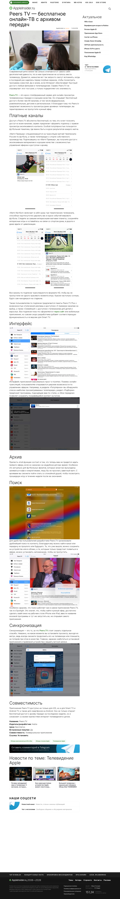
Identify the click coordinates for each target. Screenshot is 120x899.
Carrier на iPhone (91, 37)
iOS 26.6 (89, 2)
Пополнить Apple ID (19, 2)
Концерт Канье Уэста (34, 875)
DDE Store (101, 2)
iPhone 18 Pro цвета (92, 49)
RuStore (54, 2)
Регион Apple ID (90, 29)
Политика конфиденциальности (72, 888)
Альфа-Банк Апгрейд (92, 41)
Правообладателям (69, 894)
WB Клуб (78, 2)
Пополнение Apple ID (92, 52)
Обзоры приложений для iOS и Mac (21, 741)
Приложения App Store (93, 33)
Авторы (78, 880)
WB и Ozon (88, 22)
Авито (44, 2)
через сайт (59, 311)
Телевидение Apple (59, 741)
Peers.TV (13, 95)
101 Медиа (97, 888)
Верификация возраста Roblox (96, 25)
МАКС (35, 2)
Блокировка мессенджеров (60, 875)
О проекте (87, 880)
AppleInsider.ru (60, 28)
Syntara (66, 2)
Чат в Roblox (15, 875)
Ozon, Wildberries (98, 875)
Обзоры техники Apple (43, 741)
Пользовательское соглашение (72, 891)
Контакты (98, 880)
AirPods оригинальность (94, 45)
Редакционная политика (70, 886)
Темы (71, 880)
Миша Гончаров (95, 886)
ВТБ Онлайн (81, 875)
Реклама (107, 880)
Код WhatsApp (90, 56)
